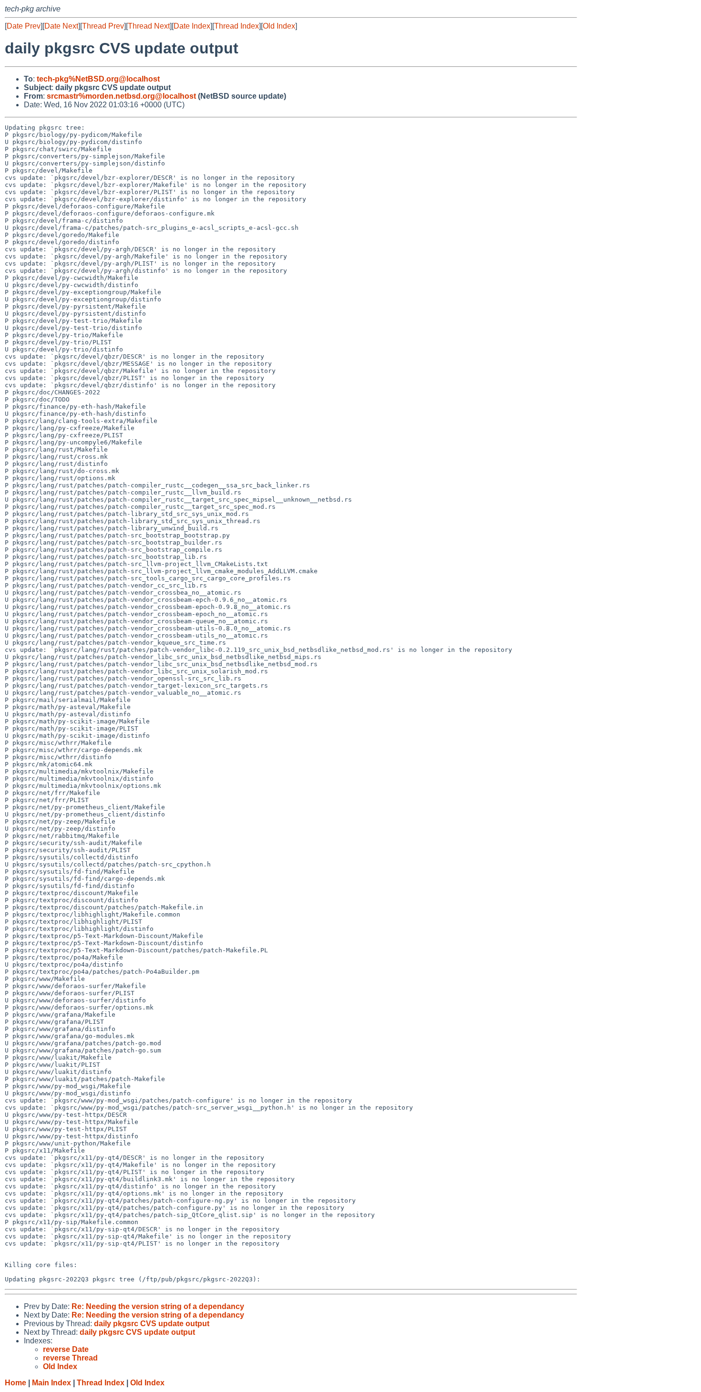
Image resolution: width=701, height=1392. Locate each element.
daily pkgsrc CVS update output (151, 1324)
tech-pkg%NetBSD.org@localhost (98, 79)
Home (15, 1383)
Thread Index (236, 26)
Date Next (61, 26)
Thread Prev (103, 26)
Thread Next (149, 26)
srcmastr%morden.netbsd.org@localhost (121, 96)
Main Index (51, 1383)
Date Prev (24, 26)
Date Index (192, 26)
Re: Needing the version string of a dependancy (158, 1306)
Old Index (279, 26)
